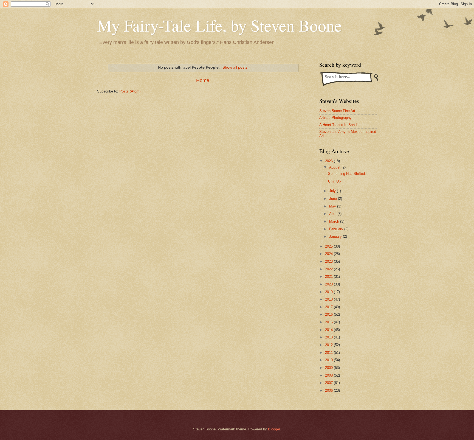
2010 (329, 360)
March (334, 221)
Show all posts (234, 67)
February (336, 229)
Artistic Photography (335, 118)
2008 (329, 375)
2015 (329, 322)
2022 (329, 269)
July (333, 191)
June (333, 199)
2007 (329, 383)
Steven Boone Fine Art (337, 111)
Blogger (274, 429)
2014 (329, 330)
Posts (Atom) (129, 91)
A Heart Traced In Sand (338, 125)
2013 (329, 337)
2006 (329, 390)
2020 (329, 284)
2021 (329, 276)
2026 (329, 161)
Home (202, 80)
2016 (329, 314)
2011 (329, 353)
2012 (329, 345)
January (336, 236)
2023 (329, 261)
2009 (329, 368)
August (335, 167)
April (333, 214)
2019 (329, 292)
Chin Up (334, 181)
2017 (329, 307)
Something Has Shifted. (347, 174)
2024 (329, 254)
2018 (329, 299)
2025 (329, 246)
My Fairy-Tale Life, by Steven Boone (219, 25)
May (333, 206)
